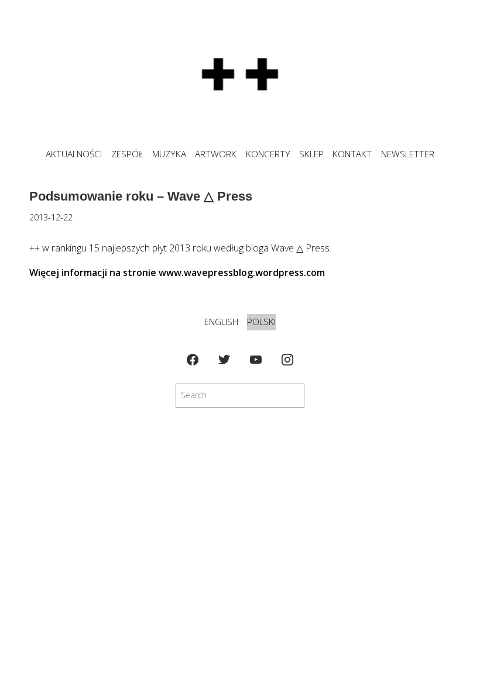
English (221, 322)
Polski (261, 322)
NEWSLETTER (407, 154)
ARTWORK (215, 154)
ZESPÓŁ (127, 154)
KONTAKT (352, 154)
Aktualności (74, 154)
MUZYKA (169, 154)
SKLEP (311, 154)
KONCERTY (268, 154)
